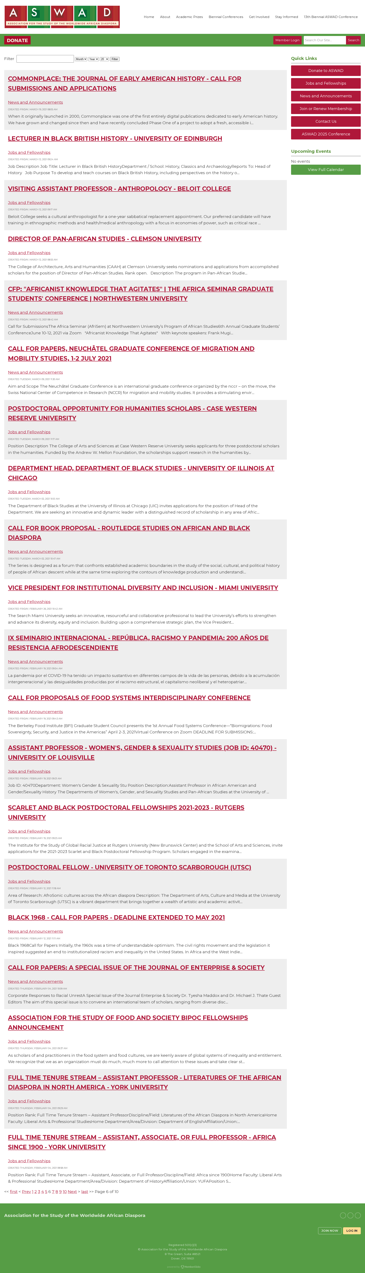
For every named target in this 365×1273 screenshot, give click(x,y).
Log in (351, 1231)
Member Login (287, 40)
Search (353, 40)
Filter (115, 59)
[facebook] (350, 1215)
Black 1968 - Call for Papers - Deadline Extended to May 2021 (116, 917)
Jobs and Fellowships (29, 152)
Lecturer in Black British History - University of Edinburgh (115, 138)
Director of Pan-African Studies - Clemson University (105, 238)
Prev (26, 1191)
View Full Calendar (326, 169)
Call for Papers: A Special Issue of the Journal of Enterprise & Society (136, 967)
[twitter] (343, 1215)
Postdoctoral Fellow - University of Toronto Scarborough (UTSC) (129, 867)
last (84, 1191)
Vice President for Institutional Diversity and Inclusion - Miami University (143, 587)
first (14, 1191)
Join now (329, 1231)
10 (65, 1191)
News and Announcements (35, 102)
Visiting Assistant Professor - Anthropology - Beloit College (119, 188)
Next (72, 1191)
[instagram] (358, 1215)
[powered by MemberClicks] (182, 1267)
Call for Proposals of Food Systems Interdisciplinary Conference (129, 697)
